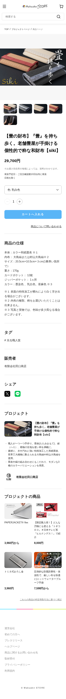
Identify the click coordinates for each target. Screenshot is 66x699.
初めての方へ (12, 634)
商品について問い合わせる (46, 226)
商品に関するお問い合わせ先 (21, 652)
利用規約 (10, 670)
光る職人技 (14, 340)
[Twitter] (7, 394)
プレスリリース (14, 640)
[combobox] (31, 16)
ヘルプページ (12, 646)
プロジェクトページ (21, 29)
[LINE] (18, 394)
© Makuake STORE (33, 688)
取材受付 (10, 658)
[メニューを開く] (4, 6)
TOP (6, 29)
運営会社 (10, 628)
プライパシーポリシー (17, 664)
